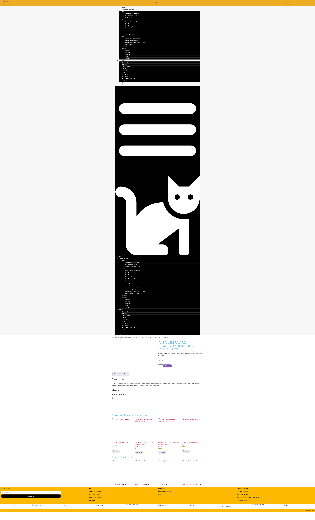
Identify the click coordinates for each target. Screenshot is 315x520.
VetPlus (124, 81)
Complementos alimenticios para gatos (135, 42)
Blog (123, 85)
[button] (157, 171)
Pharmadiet (125, 70)
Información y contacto (164, 491)
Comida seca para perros (131, 26)
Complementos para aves (132, 13)
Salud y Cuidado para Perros (132, 32)
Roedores (124, 48)
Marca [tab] (125, 374)
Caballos (124, 46)
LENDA (124, 68)
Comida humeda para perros (132, 23)
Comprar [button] (115, 451)
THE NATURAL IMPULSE (128, 79)
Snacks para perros (130, 34)
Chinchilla (127, 54)
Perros (123, 19)
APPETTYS (125, 62)
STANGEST (125, 76)
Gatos (123, 36)
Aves (123, 11)
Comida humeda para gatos (132, 38)
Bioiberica (124, 64)
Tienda (124, 83)
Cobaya (127, 58)
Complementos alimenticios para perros (135, 30)
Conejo (127, 56)
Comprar (167, 366)
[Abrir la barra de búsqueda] (156, 3)
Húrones (127, 52)
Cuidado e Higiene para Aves (132, 17)
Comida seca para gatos (131, 40)
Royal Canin (125, 74)
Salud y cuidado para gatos (132, 44)
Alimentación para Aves (131, 15)
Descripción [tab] (117, 374)
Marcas (124, 60)
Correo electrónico (6, 490)
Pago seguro (92, 500)
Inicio (123, 7)
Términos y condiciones (95, 491)
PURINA (124, 72)
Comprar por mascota (128, 9)
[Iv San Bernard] (118, 398)
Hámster (127, 50)
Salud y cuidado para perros (132, 28)
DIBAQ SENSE (126, 66)
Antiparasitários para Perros (132, 21)
